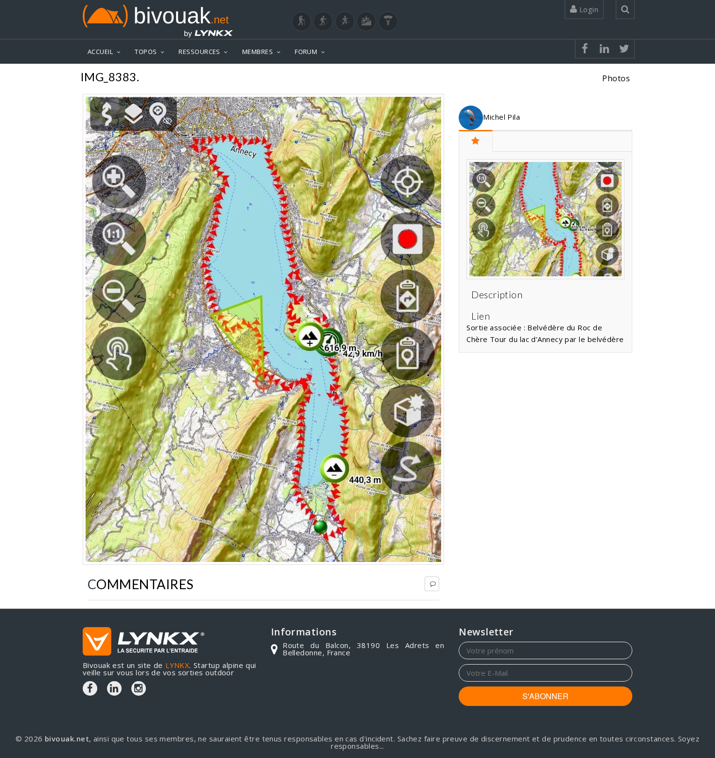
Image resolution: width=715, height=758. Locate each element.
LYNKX (177, 665)
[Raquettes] (323, 21)
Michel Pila (501, 117)
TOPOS (146, 51)
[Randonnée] (301, 21)
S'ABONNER (545, 696)
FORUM (306, 51)
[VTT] (366, 21)
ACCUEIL (100, 51)
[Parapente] (388, 21)
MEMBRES (257, 51)
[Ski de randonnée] (345, 21)
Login (587, 9)
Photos (616, 78)
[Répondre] (432, 584)
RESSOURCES (199, 51)
